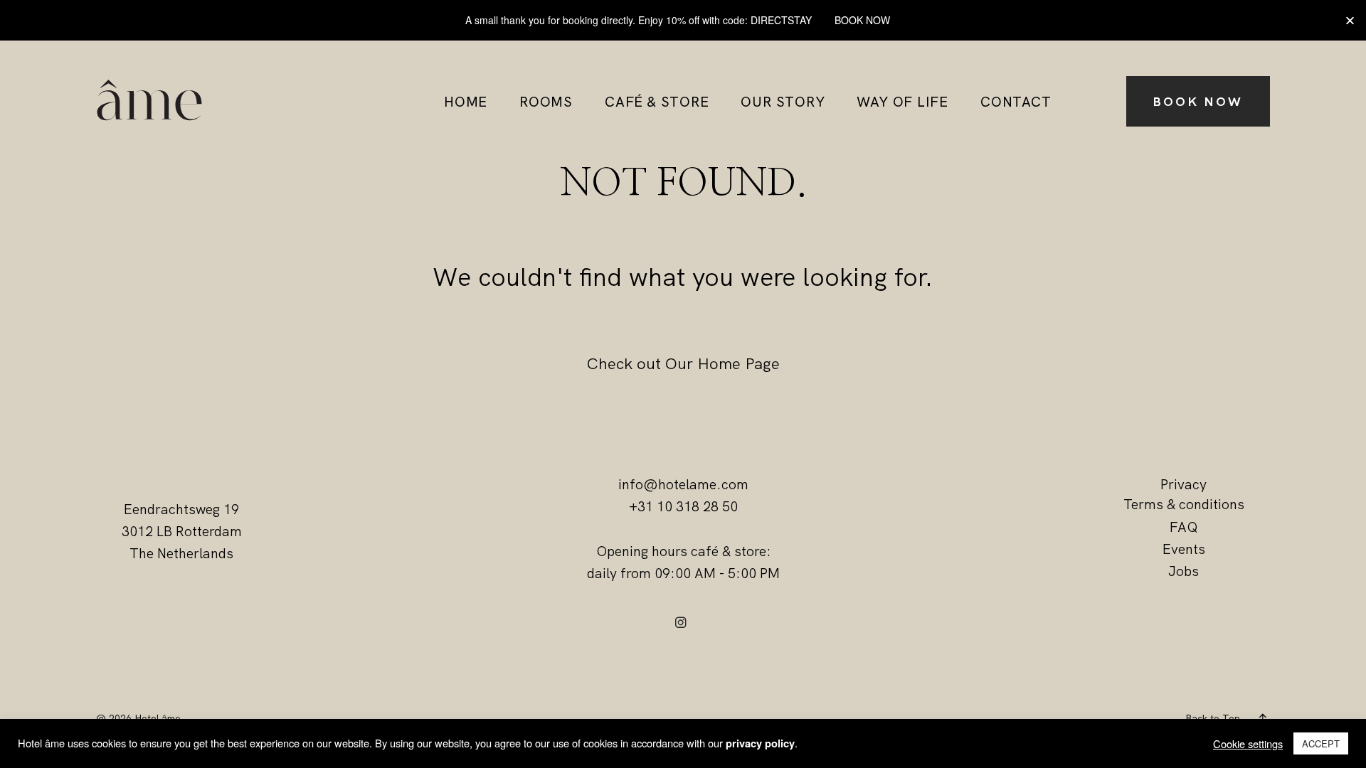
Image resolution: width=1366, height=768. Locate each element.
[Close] (1350, 20)
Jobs (1183, 571)
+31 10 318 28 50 (683, 506)
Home (465, 102)
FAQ (1184, 527)
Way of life (902, 102)
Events (1184, 549)
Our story (783, 102)
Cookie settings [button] (1248, 743)
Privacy (1183, 484)
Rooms (546, 102)
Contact (1015, 102)
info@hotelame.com (683, 484)
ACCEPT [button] (1321, 743)
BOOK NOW (1198, 101)
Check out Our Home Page (683, 363)
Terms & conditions (1183, 504)
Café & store (657, 102)
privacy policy (760, 743)
